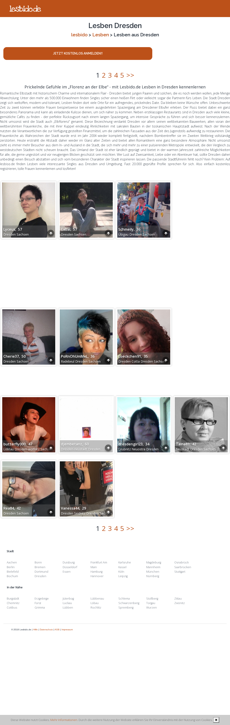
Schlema (124, 598)
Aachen (12, 562)
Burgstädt (13, 598)
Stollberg (152, 598)
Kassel (122, 567)
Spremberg (125, 607)
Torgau (150, 603)
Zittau (178, 598)
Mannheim (153, 567)
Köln (121, 572)
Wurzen (151, 607)
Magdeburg (153, 562)
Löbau (95, 603)
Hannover (97, 576)
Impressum (67, 629)
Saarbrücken (182, 567)
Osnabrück (181, 562)
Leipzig (123, 576)
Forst (38, 603)
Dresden (40, 576)
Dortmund (41, 572)
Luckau (67, 603)
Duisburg (69, 562)
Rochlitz (96, 607)
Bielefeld (13, 572)
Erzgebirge (42, 598)
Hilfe (35, 629)
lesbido (79, 34)
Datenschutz (46, 629)
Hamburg (96, 572)
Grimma (40, 607)
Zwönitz (179, 603)
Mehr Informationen (63, 720)
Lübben (68, 607)
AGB (57, 629)
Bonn (38, 562)
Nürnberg (152, 576)
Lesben (100, 34)
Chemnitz (13, 603)
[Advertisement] (115, 271)
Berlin (11, 567)
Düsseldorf (70, 567)
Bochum (12, 576)
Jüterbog (68, 598)
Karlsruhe (124, 562)
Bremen (40, 567)
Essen (67, 572)
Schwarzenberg (128, 603)
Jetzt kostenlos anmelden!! (78, 53)
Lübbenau (97, 598)
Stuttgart (179, 572)
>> (130, 75)
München (152, 572)
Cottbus (12, 607)
